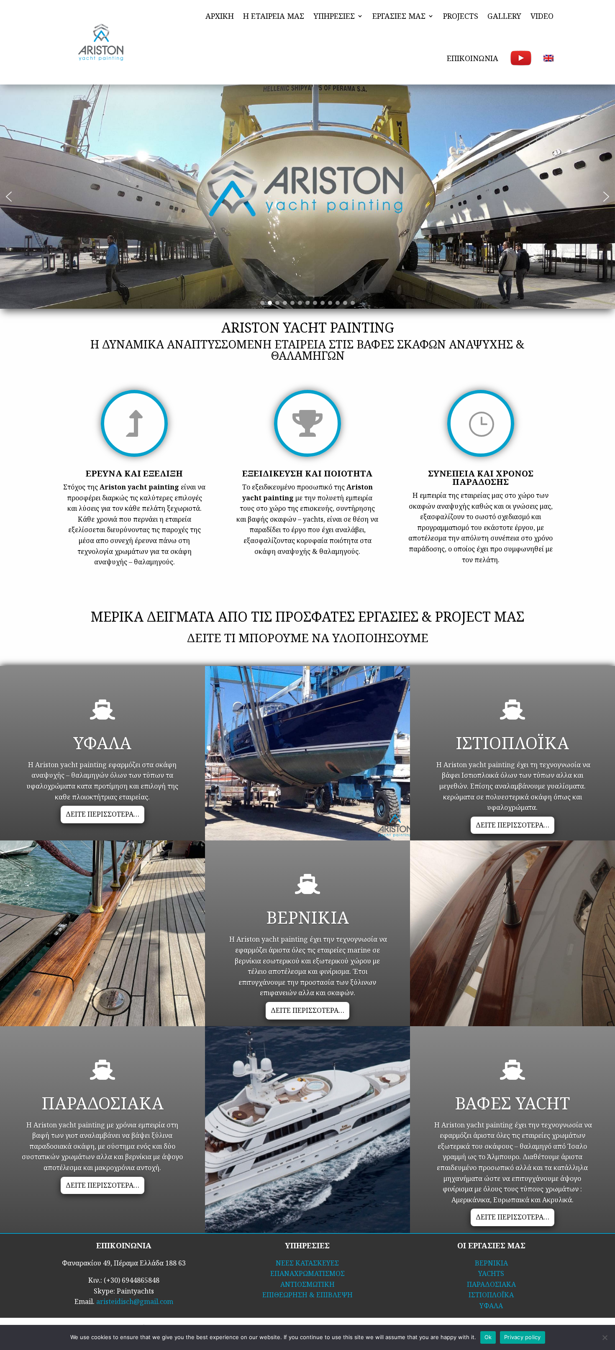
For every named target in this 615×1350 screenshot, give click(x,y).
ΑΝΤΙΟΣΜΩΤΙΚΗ (307, 1284)
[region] (307, 197)
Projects (460, 16)
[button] (8, 196)
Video (542, 16)
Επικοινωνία (472, 58)
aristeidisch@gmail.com (134, 1301)
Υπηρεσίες (334, 16)
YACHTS (491, 1273)
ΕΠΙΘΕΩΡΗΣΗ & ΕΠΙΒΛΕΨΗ (307, 1294)
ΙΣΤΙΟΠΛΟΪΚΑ (491, 1294)
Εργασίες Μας (398, 16)
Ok (488, 1337)
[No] (604, 1337)
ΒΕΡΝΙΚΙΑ (491, 1263)
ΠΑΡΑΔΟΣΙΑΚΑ (491, 1284)
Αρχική (219, 16)
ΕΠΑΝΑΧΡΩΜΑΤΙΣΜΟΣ (307, 1273)
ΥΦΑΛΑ (491, 1305)
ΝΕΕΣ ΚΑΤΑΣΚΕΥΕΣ (307, 1263)
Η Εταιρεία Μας (273, 16)
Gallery (504, 16)
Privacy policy (522, 1337)
